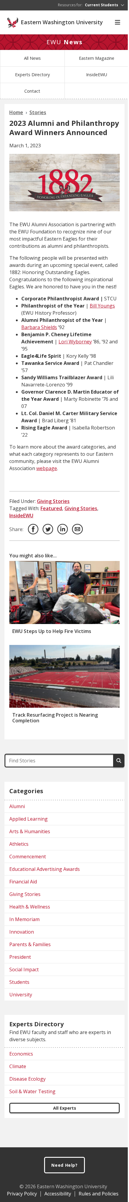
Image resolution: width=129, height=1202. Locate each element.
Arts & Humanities (29, 831)
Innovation (21, 932)
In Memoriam (24, 919)
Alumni (17, 806)
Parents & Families (30, 944)
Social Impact (24, 969)
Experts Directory (32, 74)
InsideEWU (96, 74)
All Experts (64, 1108)
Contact (32, 91)
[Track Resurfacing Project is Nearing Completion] (64, 676)
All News (32, 58)
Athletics (18, 844)
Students (19, 982)
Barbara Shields (39, 327)
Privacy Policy (22, 1193)
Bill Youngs (102, 305)
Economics (21, 1053)
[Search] (118, 760)
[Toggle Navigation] (117, 22)
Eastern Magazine (96, 58)
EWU (64, 42)
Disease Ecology (27, 1079)
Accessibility (57, 1193)
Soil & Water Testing (32, 1091)
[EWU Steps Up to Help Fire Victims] (64, 592)
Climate (17, 1066)
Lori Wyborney (75, 341)
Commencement (27, 856)
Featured (51, 508)
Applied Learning (28, 819)
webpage (46, 468)
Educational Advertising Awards (44, 869)
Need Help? (64, 1165)
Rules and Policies (98, 1193)
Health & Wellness (29, 906)
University (20, 994)
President (20, 957)
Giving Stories (53, 501)
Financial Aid (23, 881)
